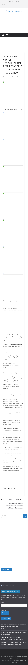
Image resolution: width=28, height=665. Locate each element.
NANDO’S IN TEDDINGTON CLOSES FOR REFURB (13, 632)
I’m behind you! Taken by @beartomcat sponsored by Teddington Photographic (14, 506)
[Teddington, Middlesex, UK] (3, 35)
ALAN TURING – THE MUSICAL (12, 499)
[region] (12, 46)
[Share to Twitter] (7, 79)
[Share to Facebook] (4, 79)
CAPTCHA (3, 610)
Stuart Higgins (16, 76)
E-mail (3, 602)
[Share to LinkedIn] (9, 79)
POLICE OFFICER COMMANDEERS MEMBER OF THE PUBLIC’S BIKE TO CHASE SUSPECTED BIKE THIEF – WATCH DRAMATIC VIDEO (13, 625)
